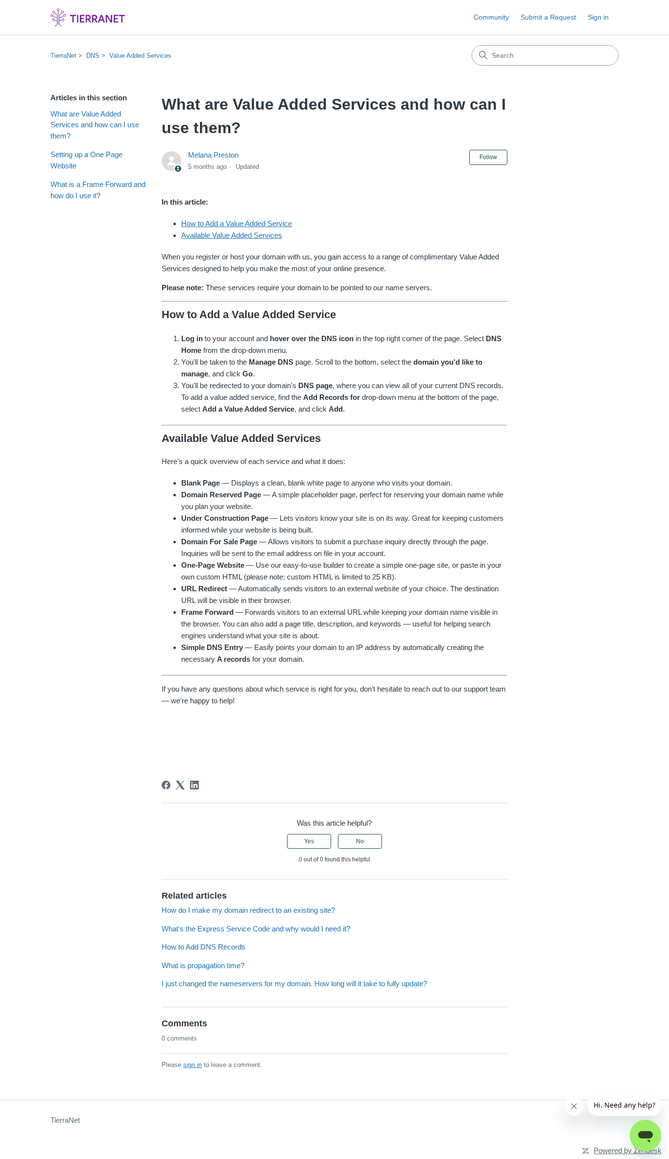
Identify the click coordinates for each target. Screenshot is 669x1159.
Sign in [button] (598, 17)
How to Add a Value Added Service (236, 223)
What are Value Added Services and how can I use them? (94, 125)
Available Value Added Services (231, 235)
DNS (92, 55)
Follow (488, 157)
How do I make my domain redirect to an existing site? (248, 910)
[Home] (87, 17)
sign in (192, 1064)
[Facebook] (166, 785)
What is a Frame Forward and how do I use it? (97, 190)
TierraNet (63, 55)
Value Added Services (140, 55)
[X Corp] (180, 785)
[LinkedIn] (194, 785)
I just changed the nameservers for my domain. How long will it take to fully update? (294, 983)
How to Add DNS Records (203, 947)
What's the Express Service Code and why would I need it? (256, 929)
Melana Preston (213, 155)
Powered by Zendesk (628, 1150)
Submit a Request (548, 17)
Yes (309, 841)
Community (491, 17)
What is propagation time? (203, 965)
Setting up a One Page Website (86, 160)
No (360, 841)
